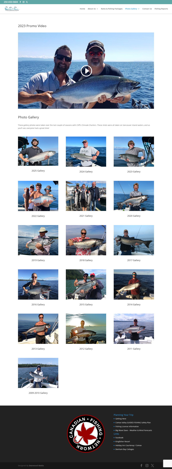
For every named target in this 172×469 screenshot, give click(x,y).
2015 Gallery (86, 304)
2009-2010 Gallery (38, 392)
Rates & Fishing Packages (112, 9)
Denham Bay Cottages (124, 449)
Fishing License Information (127, 426)
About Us (92, 9)
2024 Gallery (86, 171)
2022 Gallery (38, 215)
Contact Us (147, 9)
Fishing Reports (161, 9)
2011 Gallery (133, 348)
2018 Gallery (86, 260)
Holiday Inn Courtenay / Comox (128, 445)
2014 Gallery (133, 304)
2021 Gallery (86, 215)
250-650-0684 (11, 1)
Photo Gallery (131, 9)
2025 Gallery (38, 170)
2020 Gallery (133, 215)
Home (82, 9)
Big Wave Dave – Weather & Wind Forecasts (133, 430)
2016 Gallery (38, 304)
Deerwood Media (36, 465)
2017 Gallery (133, 260)
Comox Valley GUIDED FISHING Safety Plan (133, 422)
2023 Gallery (133, 171)
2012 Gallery (86, 348)
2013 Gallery (38, 348)
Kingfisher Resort (122, 441)
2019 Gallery (38, 260)
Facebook (119, 437)
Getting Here (120, 418)
